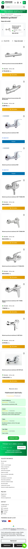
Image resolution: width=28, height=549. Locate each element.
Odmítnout (7, 545)
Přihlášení (3, 496)
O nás (2, 463)
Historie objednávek (6, 497)
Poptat (13, 141)
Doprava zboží (4, 472)
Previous (3, 29)
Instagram (5, 510)
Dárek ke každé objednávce (8, 487)
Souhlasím (20, 545)
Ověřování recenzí (5, 485)
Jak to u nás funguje (6, 465)
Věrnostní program (5, 470)
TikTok (4, 513)
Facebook (5, 508)
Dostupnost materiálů (6, 477)
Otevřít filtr (7, 41)
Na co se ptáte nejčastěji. (7, 474)
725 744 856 (4, 506)
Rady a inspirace (5, 466)
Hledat (24, 7)
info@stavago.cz (5, 504)
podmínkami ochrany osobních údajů (13, 452)
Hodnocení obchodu (13, 393)
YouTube (5, 511)
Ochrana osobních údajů (7, 481)
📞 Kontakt (4, 461)
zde (2, 537)
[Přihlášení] (20, 3)
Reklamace (3, 476)
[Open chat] (24, 545)
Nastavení (13, 541)
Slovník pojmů (4, 483)
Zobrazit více (13, 438)
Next (24, 29)
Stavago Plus (4, 468)
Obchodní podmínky (6, 479)
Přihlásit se (21, 447)
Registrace (3, 494)
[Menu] (2, 7)
